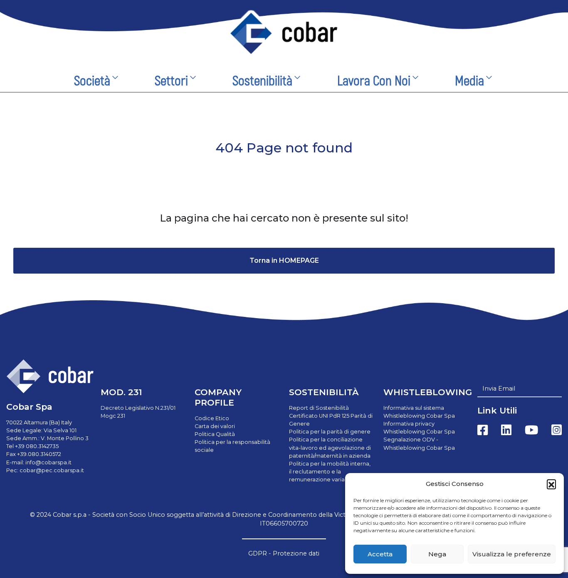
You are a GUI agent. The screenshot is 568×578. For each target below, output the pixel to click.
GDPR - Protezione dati (283, 553)
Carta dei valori (215, 426)
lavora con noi (373, 81)
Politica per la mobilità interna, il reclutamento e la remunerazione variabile (329, 472)
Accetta (380, 554)
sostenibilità (262, 81)
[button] (551, 484)
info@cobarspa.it (48, 462)
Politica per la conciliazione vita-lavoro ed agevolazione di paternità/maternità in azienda (330, 447)
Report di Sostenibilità (319, 408)
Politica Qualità (215, 434)
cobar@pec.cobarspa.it (52, 470)
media (469, 81)
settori (171, 81)
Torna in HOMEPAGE (284, 260)
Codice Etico (212, 418)
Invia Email (498, 388)
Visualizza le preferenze (511, 554)
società (92, 81)
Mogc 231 (113, 416)
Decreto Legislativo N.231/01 (138, 408)
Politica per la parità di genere (329, 432)
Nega (437, 554)
